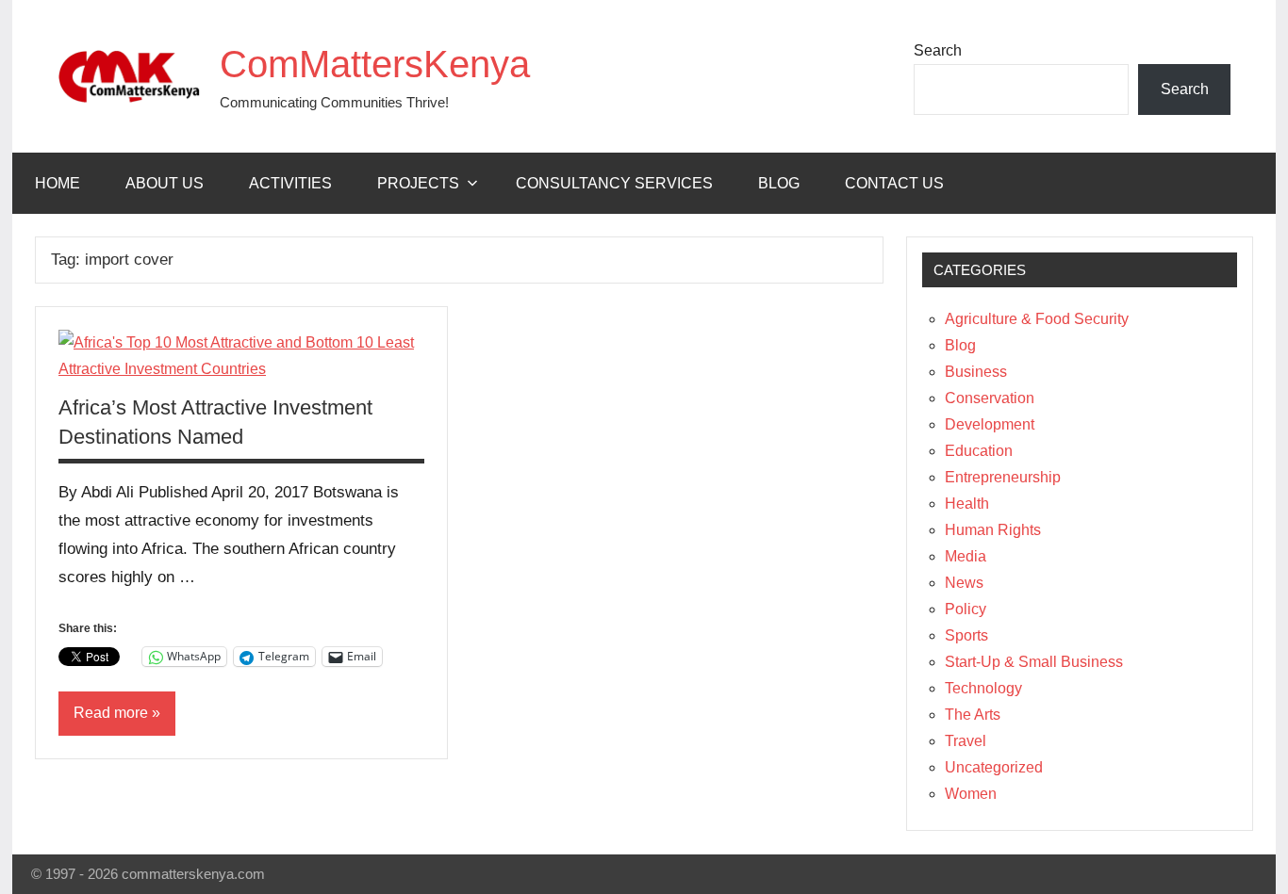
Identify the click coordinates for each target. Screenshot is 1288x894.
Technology (983, 688)
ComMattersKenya (375, 64)
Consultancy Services (614, 183)
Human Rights (993, 530)
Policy (965, 609)
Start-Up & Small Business (1034, 662)
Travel (965, 741)
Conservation (989, 398)
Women (971, 794)
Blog (779, 183)
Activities (290, 183)
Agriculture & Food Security (1037, 319)
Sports (966, 635)
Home (57, 183)
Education (979, 451)
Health (967, 504)
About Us (164, 183)
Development (989, 424)
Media (965, 556)
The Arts (972, 715)
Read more (111, 713)
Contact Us (894, 183)
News (964, 583)
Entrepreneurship (1003, 477)
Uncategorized (994, 767)
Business (976, 372)
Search (938, 50)
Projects (418, 183)
